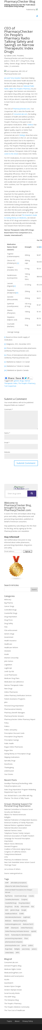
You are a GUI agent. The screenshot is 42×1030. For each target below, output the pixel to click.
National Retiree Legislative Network (17, 825)
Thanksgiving (9, 767)
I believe (30, 125)
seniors (34, 949)
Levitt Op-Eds (9, 671)
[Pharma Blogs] (16, 579)
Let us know (8, 869)
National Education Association (15, 828)
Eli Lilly (17, 907)
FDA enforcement (10, 630)
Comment (8, 409)
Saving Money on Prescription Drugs (17, 754)
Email (7, 442)
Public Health (9, 743)
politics (30, 945)
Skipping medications (11, 757)
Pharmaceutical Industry (13, 709)
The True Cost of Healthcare (14, 1010)
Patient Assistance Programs (14, 699)
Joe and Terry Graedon (12, 78)
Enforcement (25, 907)
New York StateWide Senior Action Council (19, 862)
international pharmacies (13, 917)
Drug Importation (10, 617)
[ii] (40, 247)
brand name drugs (21, 896)
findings (22, 135)
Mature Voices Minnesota (13, 844)
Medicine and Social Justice (14, 976)
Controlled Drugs (10, 610)
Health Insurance (10, 641)
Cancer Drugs (9, 606)
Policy (6, 723)
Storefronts (8, 764)
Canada (31, 896)
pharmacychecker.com (12, 945)
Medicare (8, 921)
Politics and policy (10, 730)
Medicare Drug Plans (11, 678)
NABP (7, 928)
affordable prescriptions (18, 883)
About (17, 1021)
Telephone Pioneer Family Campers (17, 833)
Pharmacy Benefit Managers (14, 713)
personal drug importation (13, 938)
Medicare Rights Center (12, 969)
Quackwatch (8, 983)
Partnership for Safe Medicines (21, 935)
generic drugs (19, 381)
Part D (7, 935)
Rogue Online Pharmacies (13, 747)
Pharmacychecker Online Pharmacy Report (19, 719)
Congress (24, 899)
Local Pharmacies (10, 675)
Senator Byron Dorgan (12, 986)
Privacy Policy (28, 1021)
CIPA (6, 857)
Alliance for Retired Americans (15, 814)
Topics (9, 1021)
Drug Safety (8, 623)
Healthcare (8, 644)
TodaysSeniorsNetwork (12, 854)
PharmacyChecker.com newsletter (16, 531)
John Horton (8, 661)
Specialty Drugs (9, 761)
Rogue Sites (8, 750)
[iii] (5, 348)
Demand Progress (10, 846)
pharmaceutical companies (13, 942)
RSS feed (33, 526)
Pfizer (26, 938)
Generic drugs (15, 63)
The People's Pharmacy (26, 383)
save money (26, 949)
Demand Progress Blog (12, 966)
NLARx (6, 979)
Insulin (6, 654)
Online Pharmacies (11, 692)
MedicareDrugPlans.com (13, 973)
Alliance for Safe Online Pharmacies (16, 886)
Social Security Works (12, 993)
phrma (24, 945)
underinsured (9, 771)
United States (9, 953)
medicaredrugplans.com (13, 924)
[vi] (15, 286)
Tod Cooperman (10, 386)
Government (8, 637)
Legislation (8, 665)
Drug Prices (25, 61)
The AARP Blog (9, 997)
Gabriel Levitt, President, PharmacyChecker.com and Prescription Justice (18, 58)
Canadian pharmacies (12, 899)
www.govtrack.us (16, 873)
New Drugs (8, 688)
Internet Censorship (11, 658)
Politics (6, 726)
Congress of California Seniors (15, 852)
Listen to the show (11, 154)
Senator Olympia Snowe (13, 990)
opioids (33, 931)
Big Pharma (8, 603)
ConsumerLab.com (20, 114)
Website (7, 452)
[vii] (17, 293)
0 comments (14, 66)
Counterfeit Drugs (10, 613)
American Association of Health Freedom (19, 836)
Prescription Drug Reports (13, 736)
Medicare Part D (28, 924)
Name (7, 433)
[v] (18, 263)
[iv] (5, 355)
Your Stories (8, 774)
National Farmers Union (13, 830)
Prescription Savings (11, 740)
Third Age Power (10, 865)
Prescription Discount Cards (14, 733)
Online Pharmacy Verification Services (17, 695)
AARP (7, 883)
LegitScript (8, 668)
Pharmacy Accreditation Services (16, 860)
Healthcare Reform (11, 647)
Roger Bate (8, 949)
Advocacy (7, 599)
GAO (6, 910)
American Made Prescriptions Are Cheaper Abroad (18, 891)
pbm (6, 702)
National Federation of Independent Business (20, 820)
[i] (5, 337)
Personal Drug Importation (14, 706)
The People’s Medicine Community (16, 1007)
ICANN (21, 914)
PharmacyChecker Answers (14, 716)
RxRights (7, 817)
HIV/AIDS (7, 651)
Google (23, 910)
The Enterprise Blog (11, 1000)
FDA (5, 627)
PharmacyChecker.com (21, 109)
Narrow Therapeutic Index (13, 685)
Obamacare (15, 928)
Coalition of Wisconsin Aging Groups (17, 849)
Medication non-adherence (14, 682)
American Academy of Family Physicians (18, 823)
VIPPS (17, 953)
